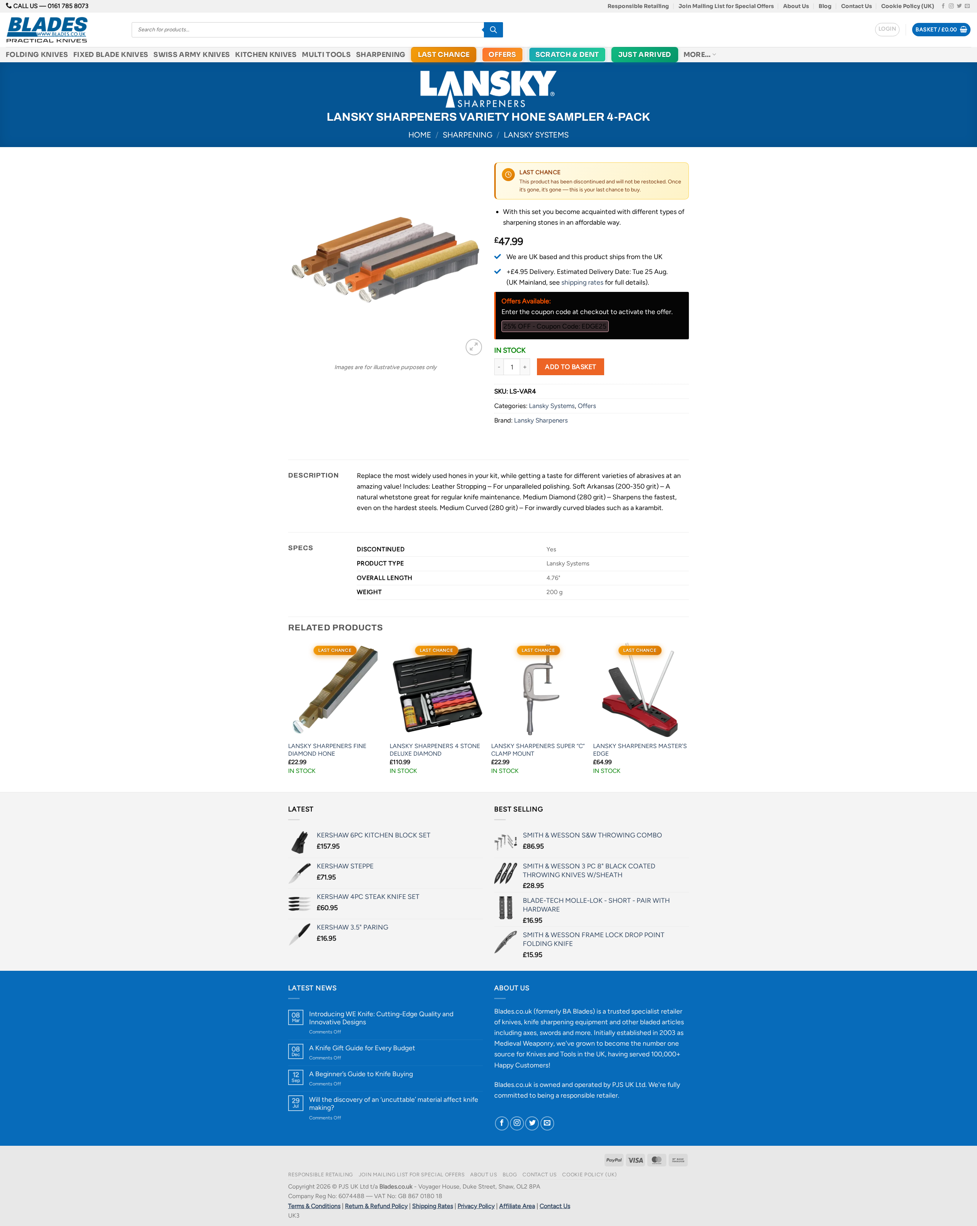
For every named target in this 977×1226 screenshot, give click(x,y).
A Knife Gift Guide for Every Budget (362, 1048)
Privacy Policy (476, 1206)
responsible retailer (589, 1095)
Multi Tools (326, 54)
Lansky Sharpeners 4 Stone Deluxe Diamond (435, 750)
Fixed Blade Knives (110, 54)
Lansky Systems (536, 134)
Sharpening (381, 54)
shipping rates (582, 282)
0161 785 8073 (68, 6)
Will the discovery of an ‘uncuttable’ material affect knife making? (393, 1103)
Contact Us (856, 6)
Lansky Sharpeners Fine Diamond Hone (327, 750)
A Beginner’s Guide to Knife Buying (361, 1074)
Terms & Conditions (314, 1206)
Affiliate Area (517, 1206)
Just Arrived (644, 54)
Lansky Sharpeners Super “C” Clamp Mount (538, 750)
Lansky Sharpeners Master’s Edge (640, 750)
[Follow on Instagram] (951, 6)
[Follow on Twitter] (959, 6)
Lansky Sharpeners (541, 420)
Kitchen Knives (266, 54)
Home (419, 134)
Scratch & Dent (567, 54)
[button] (887, 29)
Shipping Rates (432, 1206)
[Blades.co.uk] (63, 30)
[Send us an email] (967, 6)
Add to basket (570, 367)
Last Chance (444, 54)
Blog (825, 6)
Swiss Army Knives (191, 54)
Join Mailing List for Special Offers (726, 6)
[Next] (686, 717)
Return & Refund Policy (376, 1206)
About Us (796, 6)
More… (697, 54)
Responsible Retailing (638, 6)
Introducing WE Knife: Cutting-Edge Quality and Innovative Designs (381, 1018)
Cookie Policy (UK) (907, 6)
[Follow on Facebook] (943, 6)
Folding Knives (37, 54)
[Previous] (288, 717)
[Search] (493, 29)
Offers (502, 54)
